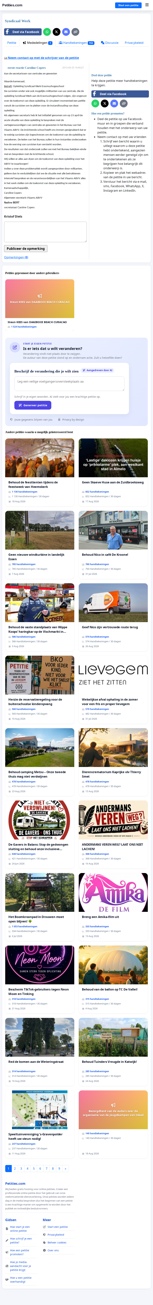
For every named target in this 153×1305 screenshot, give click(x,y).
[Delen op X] (56, 32)
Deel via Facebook (26, 32)
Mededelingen (38, 43)
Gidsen (10, 1220)
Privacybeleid (134, 43)
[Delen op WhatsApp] (47, 32)
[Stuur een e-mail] (66, 32)
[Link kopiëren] (75, 32)
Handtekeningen (78, 43)
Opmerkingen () (16, 257)
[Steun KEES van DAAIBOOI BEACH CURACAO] (39, 305)
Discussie (111, 43)
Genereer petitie (35, 405)
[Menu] (147, 5)
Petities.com (12, 5)
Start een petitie (128, 5)
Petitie (11, 43)
